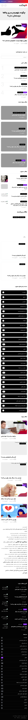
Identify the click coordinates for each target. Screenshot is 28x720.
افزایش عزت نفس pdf (10, 537)
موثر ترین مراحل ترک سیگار (21, 95)
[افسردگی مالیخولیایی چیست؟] (14, 247)
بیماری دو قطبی (21, 541)
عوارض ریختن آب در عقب (9, 560)
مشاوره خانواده (23, 506)
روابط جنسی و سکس (23, 666)
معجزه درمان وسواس (9, 564)
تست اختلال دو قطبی (16, 544)
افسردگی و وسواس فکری (23, 539)
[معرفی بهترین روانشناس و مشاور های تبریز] (4, 626)
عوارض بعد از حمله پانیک (17, 560)
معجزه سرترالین (24, 566)
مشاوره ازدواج (24, 668)
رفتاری (25, 708)
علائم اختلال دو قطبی (14, 558)
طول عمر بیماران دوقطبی (22, 556)
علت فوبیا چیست (24, 560)
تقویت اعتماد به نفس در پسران (21, 546)
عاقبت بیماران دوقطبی (12, 556)
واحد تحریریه (23, 43)
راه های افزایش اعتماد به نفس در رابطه (18, 552)
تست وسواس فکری (23, 646)
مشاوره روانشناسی (23, 685)
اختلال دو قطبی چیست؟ (22, 178)
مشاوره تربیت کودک (23, 674)
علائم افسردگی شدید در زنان (8, 558)
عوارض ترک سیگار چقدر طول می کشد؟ (18, 86)
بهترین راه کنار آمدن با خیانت (8, 520)
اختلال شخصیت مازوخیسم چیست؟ (19, 196)
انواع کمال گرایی (11, 539)
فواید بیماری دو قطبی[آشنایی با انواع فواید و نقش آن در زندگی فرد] (19, 204)
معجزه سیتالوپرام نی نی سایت (17, 566)
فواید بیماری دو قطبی (8, 562)
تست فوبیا (10, 544)
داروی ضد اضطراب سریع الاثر (13, 548)
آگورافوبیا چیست (24, 527)
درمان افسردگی (23, 75)
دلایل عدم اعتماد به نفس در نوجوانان (15, 550)
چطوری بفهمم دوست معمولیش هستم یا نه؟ (15, 41)
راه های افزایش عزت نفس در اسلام (21, 554)
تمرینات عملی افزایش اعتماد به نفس (9, 546)
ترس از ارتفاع (24, 544)
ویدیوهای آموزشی (23, 696)
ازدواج (26, 699)
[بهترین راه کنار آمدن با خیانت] (14, 510)
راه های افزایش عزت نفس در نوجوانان (10, 554)
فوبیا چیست (24, 564)
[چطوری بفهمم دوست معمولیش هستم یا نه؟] (14, 31)
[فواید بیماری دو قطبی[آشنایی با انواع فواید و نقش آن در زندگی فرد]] (4, 202)
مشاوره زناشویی (24, 677)
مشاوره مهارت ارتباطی (23, 691)
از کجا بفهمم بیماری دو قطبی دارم (22, 535)
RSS (15, 717)
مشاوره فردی (18, 25)
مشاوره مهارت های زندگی (22, 693)
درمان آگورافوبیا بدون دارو (5, 548)
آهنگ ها (25, 637)
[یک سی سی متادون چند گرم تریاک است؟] (4, 186)
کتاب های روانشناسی (23, 660)
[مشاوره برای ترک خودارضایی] (14, 227)
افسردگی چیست (17, 539)
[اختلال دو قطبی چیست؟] (4, 178)
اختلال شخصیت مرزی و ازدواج (14, 533)
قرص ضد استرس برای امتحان (17, 564)
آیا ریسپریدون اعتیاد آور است (23, 533)
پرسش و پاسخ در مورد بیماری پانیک (8, 566)
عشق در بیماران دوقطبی (22, 558)
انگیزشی (25, 702)
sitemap (18, 717)
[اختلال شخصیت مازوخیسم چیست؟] (4, 195)
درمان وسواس (24, 654)
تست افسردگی (24, 643)
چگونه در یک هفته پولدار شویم (21, 568)
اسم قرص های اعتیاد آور (14, 535)
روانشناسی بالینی (23, 67)
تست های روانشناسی (23, 640)
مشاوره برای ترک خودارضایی (21, 70)
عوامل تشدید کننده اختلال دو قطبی (20, 562)
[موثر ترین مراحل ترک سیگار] (14, 490)
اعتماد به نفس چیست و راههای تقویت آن (20, 537)
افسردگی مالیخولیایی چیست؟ (20, 78)
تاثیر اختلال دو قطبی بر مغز (9, 542)
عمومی (24, 25)
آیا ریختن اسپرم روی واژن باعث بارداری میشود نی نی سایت (15, 530)
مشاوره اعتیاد (24, 84)
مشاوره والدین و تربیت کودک (21, 682)
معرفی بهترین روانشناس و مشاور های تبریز (19, 627)
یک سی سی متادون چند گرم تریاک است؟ (19, 188)
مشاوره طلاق (25, 679)
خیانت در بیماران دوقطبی (22, 548)
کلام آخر (25, 573)
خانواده (25, 705)
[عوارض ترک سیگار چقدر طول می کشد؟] (14, 268)
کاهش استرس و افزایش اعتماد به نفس (16, 570)
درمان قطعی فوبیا (24, 550)
